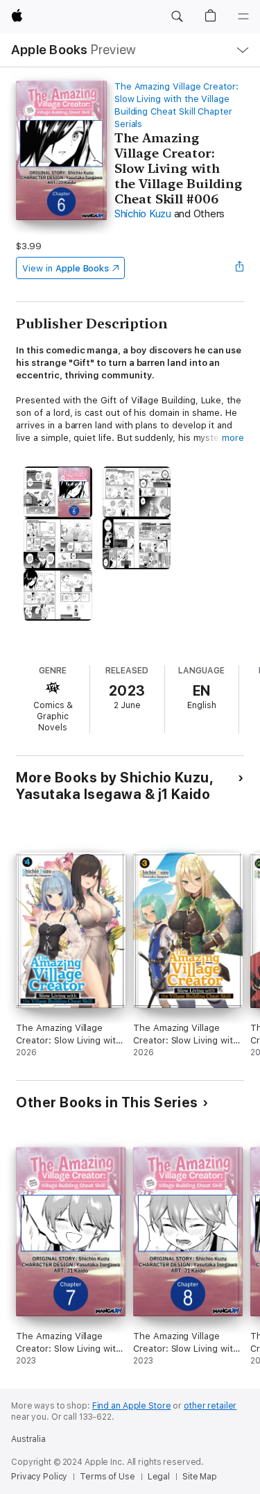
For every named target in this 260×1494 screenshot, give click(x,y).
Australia (28, 1439)
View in (65, 268)
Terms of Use (107, 1477)
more (233, 438)
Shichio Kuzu (142, 214)
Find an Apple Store (131, 1406)
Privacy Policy (39, 1477)
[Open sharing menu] (240, 268)
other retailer (210, 1406)
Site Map (199, 1477)
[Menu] (243, 16)
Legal (159, 1477)
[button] (176, 16)
